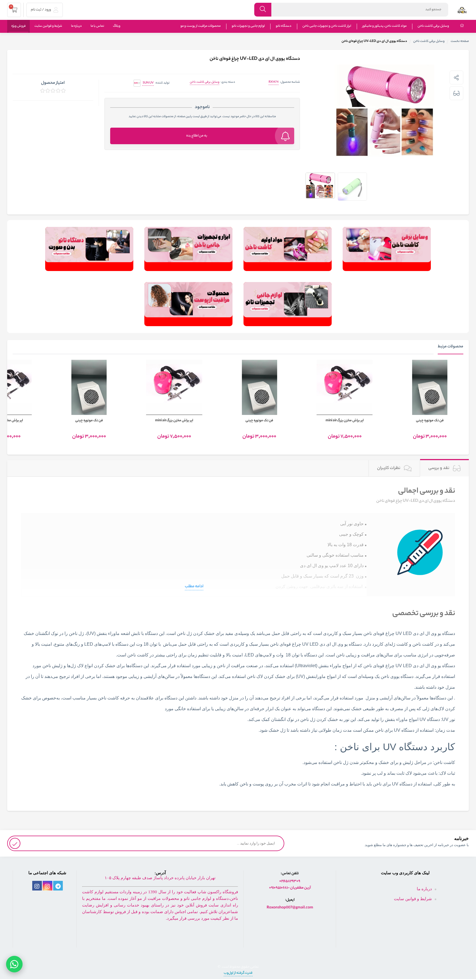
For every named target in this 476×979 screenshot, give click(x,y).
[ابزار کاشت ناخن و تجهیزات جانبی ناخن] (188, 249)
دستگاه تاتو (283, 26)
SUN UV (148, 83)
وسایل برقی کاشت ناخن (433, 26)
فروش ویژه (18, 26)
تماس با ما (97, 26)
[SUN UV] (137, 83)
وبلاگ (116, 26)
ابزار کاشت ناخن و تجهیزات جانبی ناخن (326, 26)
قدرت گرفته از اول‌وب (238, 973)
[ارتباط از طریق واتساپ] (14, 962)
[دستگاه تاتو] (89, 249)
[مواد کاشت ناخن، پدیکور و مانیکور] (287, 249)
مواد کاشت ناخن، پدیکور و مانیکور (384, 26)
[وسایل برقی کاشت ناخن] (386, 249)
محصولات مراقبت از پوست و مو (200, 26)
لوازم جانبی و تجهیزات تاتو (248, 26)
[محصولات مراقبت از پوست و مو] (188, 304)
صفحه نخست (460, 41)
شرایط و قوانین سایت (48, 26)
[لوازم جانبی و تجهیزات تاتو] (287, 304)
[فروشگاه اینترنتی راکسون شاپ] (462, 9)
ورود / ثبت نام (41, 10)
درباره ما (76, 26)
